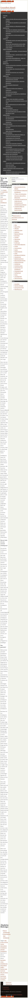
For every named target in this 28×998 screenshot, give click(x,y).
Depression (17, 239)
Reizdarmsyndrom (19, 259)
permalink (3, 960)
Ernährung (17, 243)
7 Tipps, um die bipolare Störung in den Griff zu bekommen (20, 195)
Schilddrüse (17, 264)
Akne (15, 225)
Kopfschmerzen (18, 251)
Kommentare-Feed (19, 287)
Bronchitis (16, 235)
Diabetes (16, 241)
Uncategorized (18, 276)
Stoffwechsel (17, 273)
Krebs (15, 253)
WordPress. (20, 994)
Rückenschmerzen (18, 262)
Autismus (16, 232)
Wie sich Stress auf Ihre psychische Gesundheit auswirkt (4, 976)
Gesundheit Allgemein (19, 244)
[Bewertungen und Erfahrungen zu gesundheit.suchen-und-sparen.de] (19, 219)
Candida (16, 237)
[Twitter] (8, 1)
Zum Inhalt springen (5, 12)
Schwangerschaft (18, 271)
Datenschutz (9, 984)
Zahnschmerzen (18, 278)
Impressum (8, 982)
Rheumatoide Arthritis (19, 260)
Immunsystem (17, 248)
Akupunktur (17, 227)
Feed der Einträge (18, 286)
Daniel (4, 190)
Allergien (16, 228)
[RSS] (12, 1)
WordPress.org (18, 289)
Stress (16, 275)
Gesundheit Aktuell (8, 7)
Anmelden (16, 284)
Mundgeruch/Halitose (19, 255)
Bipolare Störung (18, 234)
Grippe (16, 246)
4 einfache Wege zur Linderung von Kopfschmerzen (19, 208)
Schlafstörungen (18, 266)
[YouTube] (3, 1)
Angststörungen (18, 230)
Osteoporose (17, 257)
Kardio (16, 250)
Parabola (15, 994)
